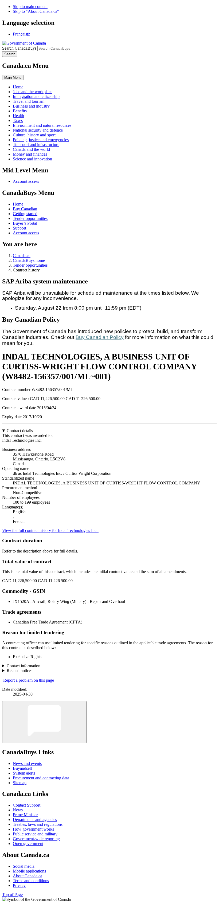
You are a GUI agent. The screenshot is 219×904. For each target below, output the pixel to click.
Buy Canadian (25, 209)
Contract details (20, 430)
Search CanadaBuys (19, 48)
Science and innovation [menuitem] (32, 159)
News (18, 810)
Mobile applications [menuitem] (29, 871)
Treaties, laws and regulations (37, 824)
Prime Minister (25, 814)
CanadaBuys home (29, 260)
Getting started (25, 213)
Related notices (19, 670)
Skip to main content (30, 6)
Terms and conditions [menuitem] (31, 880)
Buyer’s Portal (25, 223)
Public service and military (35, 834)
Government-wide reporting (36, 838)
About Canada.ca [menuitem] (27, 876)
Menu (12, 78)
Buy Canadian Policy (100, 337)
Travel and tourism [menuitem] (28, 101)
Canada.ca (21, 255)
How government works (33, 829)
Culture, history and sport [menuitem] (34, 135)
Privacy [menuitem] (19, 885)
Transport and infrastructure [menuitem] (36, 144)
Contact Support (26, 805)
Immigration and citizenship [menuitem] (36, 96)
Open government (28, 843)
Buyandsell (22, 768)
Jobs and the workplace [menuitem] (32, 91)
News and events (27, 763)
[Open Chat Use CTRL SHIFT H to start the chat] (44, 722)
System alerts (24, 773)
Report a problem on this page (28, 680)
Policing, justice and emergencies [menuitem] (41, 139)
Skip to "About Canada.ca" (36, 11)
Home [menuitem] (18, 87)
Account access (26, 181)
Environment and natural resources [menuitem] (42, 125)
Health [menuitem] (18, 115)
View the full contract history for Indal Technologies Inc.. (50, 530)
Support (19, 228)
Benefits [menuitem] (20, 111)
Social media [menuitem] (23, 866)
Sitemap (19, 782)
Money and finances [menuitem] (30, 154)
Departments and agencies (35, 819)
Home (18, 204)
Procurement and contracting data (41, 778)
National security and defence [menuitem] (38, 130)
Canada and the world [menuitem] (31, 149)
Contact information (23, 666)
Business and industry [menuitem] (31, 106)
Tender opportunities (30, 218)
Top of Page (12, 894)
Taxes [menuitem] (18, 120)
